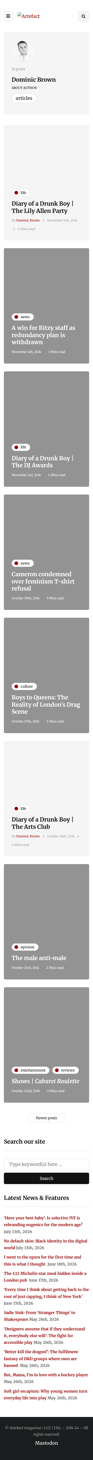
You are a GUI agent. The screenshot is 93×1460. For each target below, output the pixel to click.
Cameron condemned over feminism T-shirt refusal (43, 581)
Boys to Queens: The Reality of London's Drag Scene (46, 704)
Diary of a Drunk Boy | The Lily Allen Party (43, 207)
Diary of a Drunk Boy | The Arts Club (43, 823)
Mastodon (46, 1443)
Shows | (45, 1081)
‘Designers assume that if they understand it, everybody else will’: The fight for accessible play (44, 1335)
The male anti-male (39, 958)
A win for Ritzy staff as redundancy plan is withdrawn (43, 335)
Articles (24, 98)
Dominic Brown (34, 79)
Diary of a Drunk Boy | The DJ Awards (43, 462)
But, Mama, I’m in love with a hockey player (46, 1374)
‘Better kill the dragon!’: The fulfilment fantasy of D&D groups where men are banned (41, 1358)
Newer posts (46, 1118)
